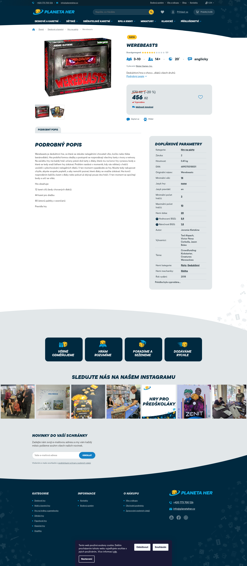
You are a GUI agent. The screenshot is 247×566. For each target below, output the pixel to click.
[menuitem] (48, 21)
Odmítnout (142, 547)
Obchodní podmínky (135, 505)
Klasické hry (39, 526)
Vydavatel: (139, 66)
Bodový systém (157, 2)
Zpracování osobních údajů (138, 510)
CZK (210, 3)
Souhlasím (160, 547)
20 (182, 213)
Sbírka (184, 271)
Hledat (151, 12)
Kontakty (194, 2)
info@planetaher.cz (184, 509)
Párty (184, 265)
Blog (184, 2)
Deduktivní (193, 265)
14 (182, 178)
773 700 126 (183, 502)
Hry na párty (188, 150)
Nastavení (86, 559)
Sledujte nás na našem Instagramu (123, 377)
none (184, 184)
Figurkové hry (40, 521)
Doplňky (38, 531)
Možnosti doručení (144, 107)
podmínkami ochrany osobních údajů (74, 463)
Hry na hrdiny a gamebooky (46, 510)
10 (182, 206)
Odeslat (87, 455)
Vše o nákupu (173, 2)
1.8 (182, 224)
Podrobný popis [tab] (48, 130)
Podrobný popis (135, 76)
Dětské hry (39, 515)
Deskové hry (39, 500)
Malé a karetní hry (42, 505)
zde (115, 552)
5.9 (182, 219)
